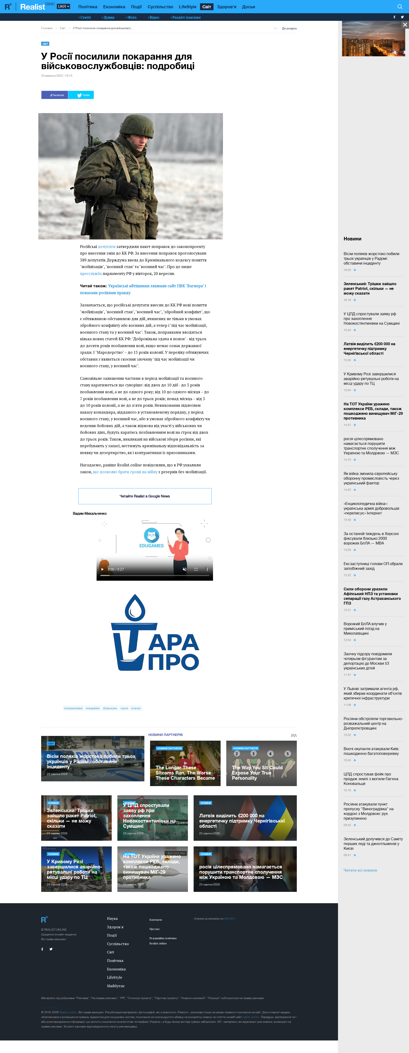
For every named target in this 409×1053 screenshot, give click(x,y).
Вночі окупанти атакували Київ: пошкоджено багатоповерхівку (371, 751)
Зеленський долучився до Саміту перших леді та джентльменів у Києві (373, 843)
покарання (93, 708)
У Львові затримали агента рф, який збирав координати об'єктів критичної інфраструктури (373, 693)
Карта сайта (49, 1007)
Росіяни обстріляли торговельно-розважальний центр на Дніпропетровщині (373, 723)
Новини (53, 802)
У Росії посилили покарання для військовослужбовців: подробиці (103, 28)
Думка (109, 17)
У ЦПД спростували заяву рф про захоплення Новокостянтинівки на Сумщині (372, 318)
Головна (46, 28)
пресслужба (91, 273)
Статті (85, 17)
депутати (107, 246)
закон (124, 708)
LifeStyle (187, 6)
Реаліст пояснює (187, 17)
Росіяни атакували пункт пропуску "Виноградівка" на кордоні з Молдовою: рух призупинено (369, 811)
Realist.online (68, 1012)
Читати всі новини (360, 870)
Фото (132, 17)
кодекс (136, 708)
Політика (87, 6)
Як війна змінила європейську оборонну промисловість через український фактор (371, 478)
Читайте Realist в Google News (145, 496)
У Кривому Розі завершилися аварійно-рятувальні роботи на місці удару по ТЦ (371, 378)
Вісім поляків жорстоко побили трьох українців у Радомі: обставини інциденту (371, 258)
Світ (206, 6)
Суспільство (160, 6)
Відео (154, 17)
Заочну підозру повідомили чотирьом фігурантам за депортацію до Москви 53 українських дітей (368, 661)
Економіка (114, 6)
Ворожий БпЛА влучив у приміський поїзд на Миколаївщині (365, 628)
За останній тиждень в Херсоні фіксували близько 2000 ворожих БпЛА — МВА (371, 538)
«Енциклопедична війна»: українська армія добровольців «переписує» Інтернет (371, 508)
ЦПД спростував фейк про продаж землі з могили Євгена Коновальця (371, 779)
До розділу (289, 28)
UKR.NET (230, 918)
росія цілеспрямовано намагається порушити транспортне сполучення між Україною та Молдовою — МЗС (371, 446)
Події (136, 6)
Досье (248, 6)
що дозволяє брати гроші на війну (125, 471)
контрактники (73, 708)
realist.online (251, 1017)
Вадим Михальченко (90, 513)
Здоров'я (226, 6)
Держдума (110, 708)
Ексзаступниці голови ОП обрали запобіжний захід (373, 566)
